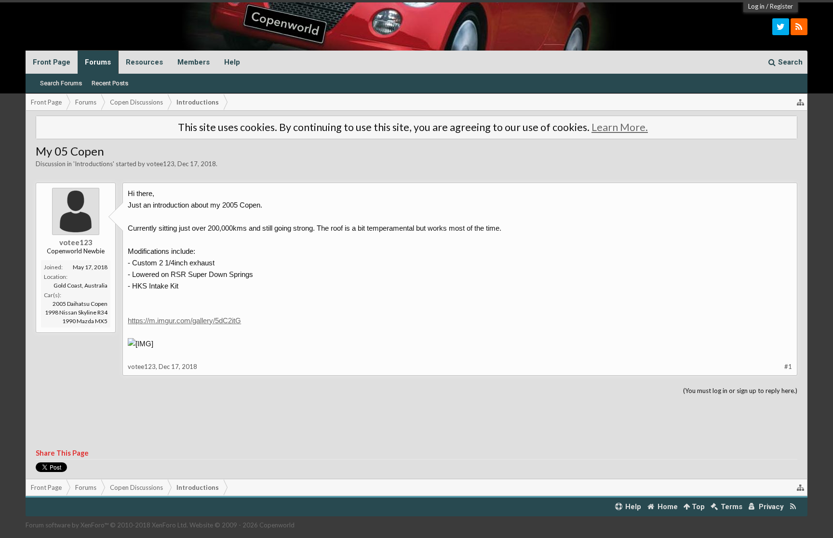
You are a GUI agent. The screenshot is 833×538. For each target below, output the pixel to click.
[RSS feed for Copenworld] (793, 507)
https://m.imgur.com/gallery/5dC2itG (184, 320)
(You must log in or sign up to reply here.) (740, 390)
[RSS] (799, 26)
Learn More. (619, 127)
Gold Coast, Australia (80, 285)
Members (193, 62)
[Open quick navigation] (801, 102)
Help (232, 62)
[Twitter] (780, 26)
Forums (98, 62)
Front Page (51, 62)
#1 (788, 366)
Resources (144, 62)
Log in (756, 6)
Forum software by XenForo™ (107, 525)
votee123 (161, 164)
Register (781, 6)
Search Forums (61, 83)
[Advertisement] (416, 422)
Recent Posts (110, 83)
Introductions (94, 164)
